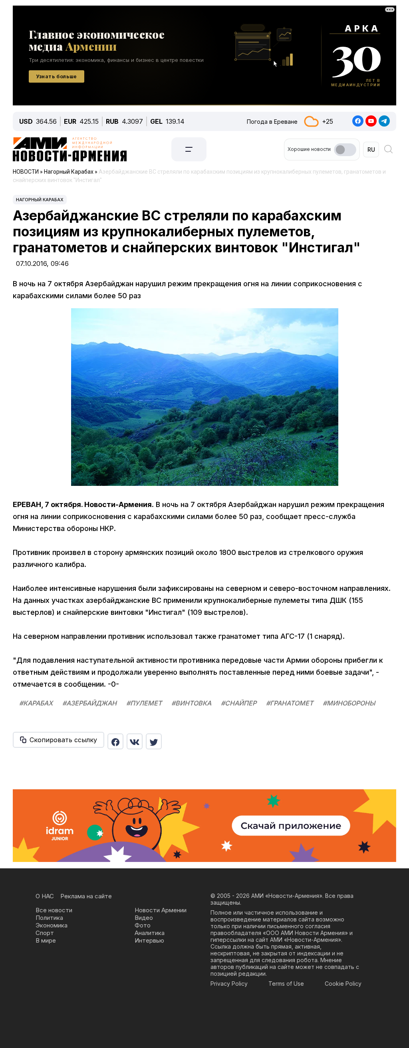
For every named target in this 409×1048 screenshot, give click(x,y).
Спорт (45, 933)
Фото (143, 925)
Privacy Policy (229, 983)
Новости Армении (161, 910)
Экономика (52, 925)
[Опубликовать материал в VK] (134, 741)
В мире (46, 940)
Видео (144, 917)
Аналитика (150, 933)
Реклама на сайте (86, 896)
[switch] (345, 149)
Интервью (149, 940)
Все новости (54, 910)
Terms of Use (286, 983)
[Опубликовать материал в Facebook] (115, 741)
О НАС (45, 896)
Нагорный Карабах (40, 199)
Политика (49, 917)
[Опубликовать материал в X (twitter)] (153, 741)
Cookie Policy (343, 983)
